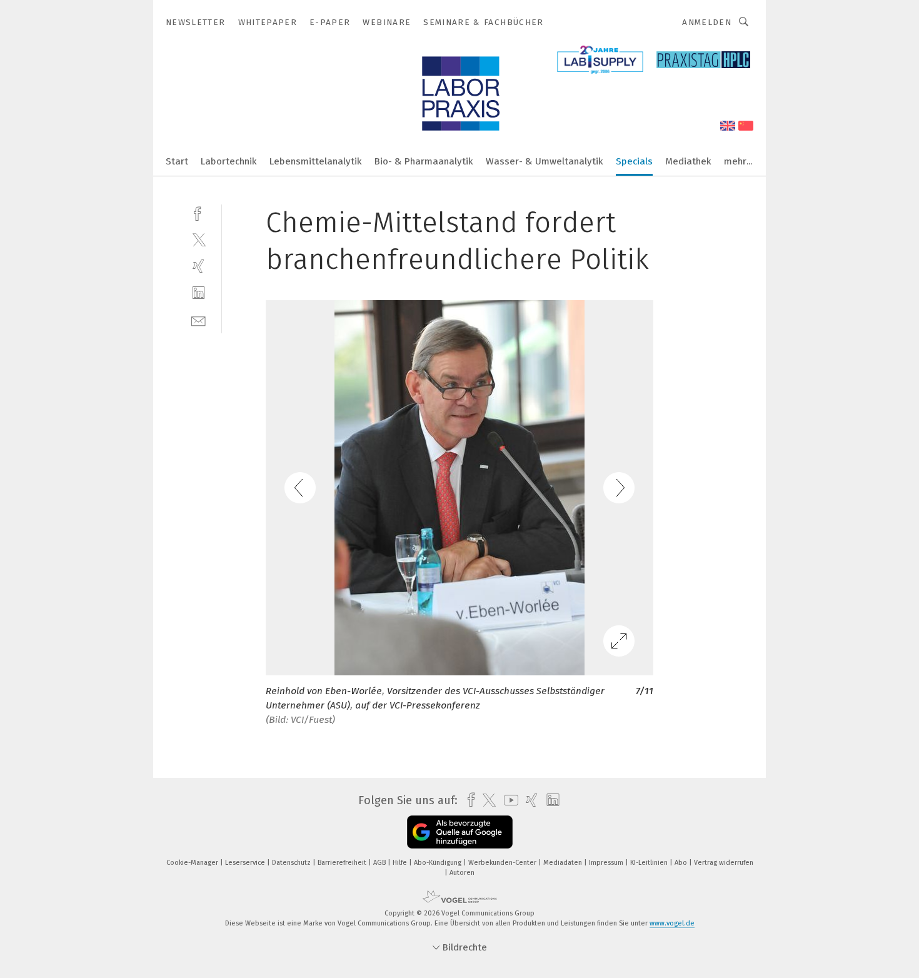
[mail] (198, 320)
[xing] (198, 266)
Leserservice (246, 863)
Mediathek (688, 161)
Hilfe (401, 863)
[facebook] (198, 212)
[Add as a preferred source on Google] (460, 832)
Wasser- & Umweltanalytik (544, 161)
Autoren (462, 873)
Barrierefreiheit (343, 863)
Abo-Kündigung (438, 863)
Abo (682, 863)
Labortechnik (229, 161)
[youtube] (508, 800)
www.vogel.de (672, 923)
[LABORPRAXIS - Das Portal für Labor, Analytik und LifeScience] (177, 160)
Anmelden (706, 22)
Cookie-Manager (193, 863)
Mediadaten (563, 863)
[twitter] (198, 239)
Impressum (607, 863)
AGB (380, 863)
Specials (634, 161)
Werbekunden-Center (503, 863)
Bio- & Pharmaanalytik (423, 161)
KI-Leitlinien (650, 863)
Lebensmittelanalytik (315, 161)
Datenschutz (292, 863)
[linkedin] (198, 293)
